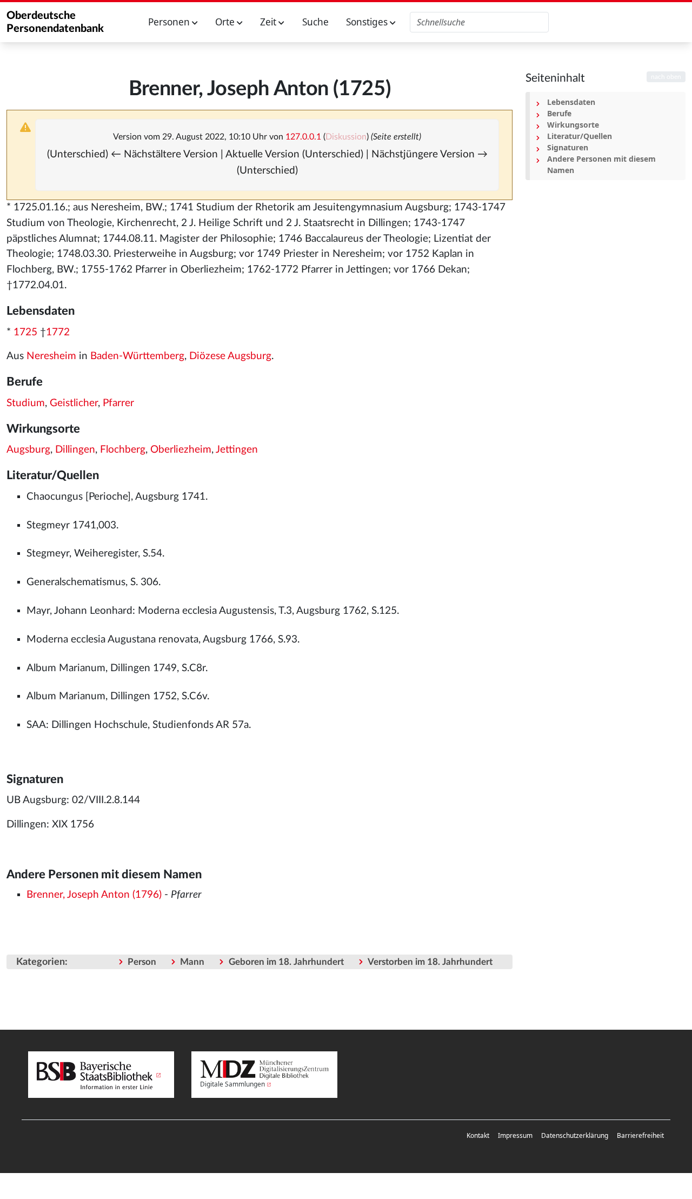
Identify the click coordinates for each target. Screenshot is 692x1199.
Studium (25, 403)
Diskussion (346, 137)
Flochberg (122, 450)
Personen (170, 22)
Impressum (515, 1135)
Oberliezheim (180, 450)
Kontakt (478, 1135)
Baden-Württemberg (137, 356)
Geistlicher (74, 403)
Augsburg (28, 450)
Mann (192, 961)
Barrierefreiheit (640, 1135)
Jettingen (237, 450)
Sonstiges (368, 22)
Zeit (269, 22)
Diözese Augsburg (230, 356)
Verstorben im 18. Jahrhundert (430, 961)
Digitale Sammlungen (232, 1084)
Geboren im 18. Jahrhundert (286, 961)
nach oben (666, 77)
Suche (315, 22)
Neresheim (51, 356)
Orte (226, 22)
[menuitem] (478, 1136)
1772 (58, 332)
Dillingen (75, 450)
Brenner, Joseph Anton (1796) (94, 895)
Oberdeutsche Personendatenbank (55, 22)
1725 (25, 332)
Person (142, 961)
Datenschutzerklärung (574, 1135)
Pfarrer (118, 403)
